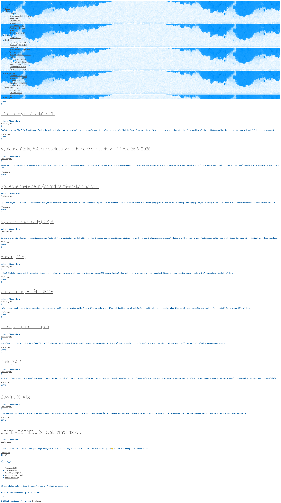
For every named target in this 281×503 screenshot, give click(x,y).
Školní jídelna (12, 477)
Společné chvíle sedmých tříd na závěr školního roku (50, 186)
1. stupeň (11, 468)
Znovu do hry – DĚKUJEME (27, 291)
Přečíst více (5, 134)
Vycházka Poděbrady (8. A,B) (27, 221)
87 (6, 455)
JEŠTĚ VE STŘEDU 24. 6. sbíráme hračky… (41, 432)
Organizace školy (14, 475)
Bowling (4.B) (13, 256)
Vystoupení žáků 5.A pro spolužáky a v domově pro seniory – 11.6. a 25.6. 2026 (76, 149)
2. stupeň (11, 470)
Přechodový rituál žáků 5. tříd (28, 113)
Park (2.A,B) (12, 362)
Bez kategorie (6, 123)
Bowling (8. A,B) (15, 397)
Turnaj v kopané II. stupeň (25, 326)
